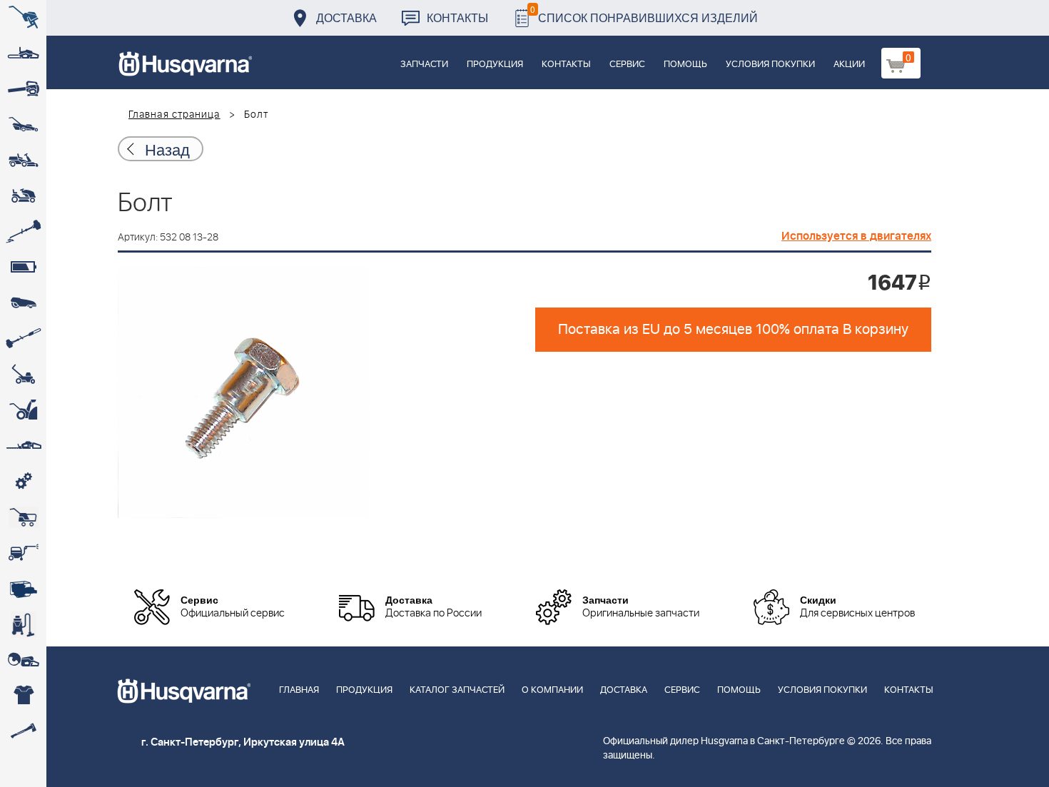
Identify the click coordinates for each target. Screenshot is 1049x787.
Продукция (495, 64)
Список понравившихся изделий (644, 14)
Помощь (685, 64)
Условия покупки (770, 64)
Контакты (457, 17)
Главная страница (174, 115)
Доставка (346, 17)
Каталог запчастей (457, 690)
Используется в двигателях (856, 236)
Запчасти (424, 64)
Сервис (627, 64)
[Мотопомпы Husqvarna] (23, 588)
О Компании (552, 690)
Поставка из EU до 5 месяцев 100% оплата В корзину (733, 329)
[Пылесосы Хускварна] (23, 624)
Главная (299, 690)
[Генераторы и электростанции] (23, 517)
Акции (849, 64)
